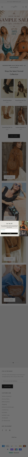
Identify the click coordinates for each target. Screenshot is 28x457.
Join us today (9, 233)
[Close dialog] (27, 221)
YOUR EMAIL (3, 229)
